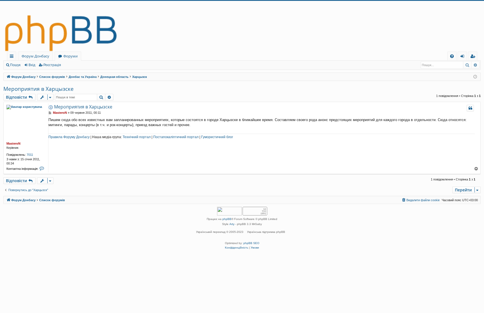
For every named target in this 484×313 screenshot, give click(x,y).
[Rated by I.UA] (229, 212)
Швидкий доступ (13, 57)
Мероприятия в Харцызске (38, 88)
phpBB (226, 219)
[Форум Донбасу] (242, 26)
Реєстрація (52, 65)
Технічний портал (137, 137)
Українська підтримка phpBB (266, 231)
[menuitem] (452, 56)
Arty (231, 224)
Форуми (70, 56)
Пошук (15, 65)
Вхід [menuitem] (464, 57)
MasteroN (13, 143)
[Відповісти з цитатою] (470, 108)
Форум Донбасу (35, 56)
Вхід (32, 65)
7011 (30, 154)
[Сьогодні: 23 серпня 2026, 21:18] (475, 77)
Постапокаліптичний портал (176, 137)
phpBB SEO (251, 243)
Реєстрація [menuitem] (474, 57)
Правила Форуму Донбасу (69, 137)
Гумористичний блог (217, 137)
